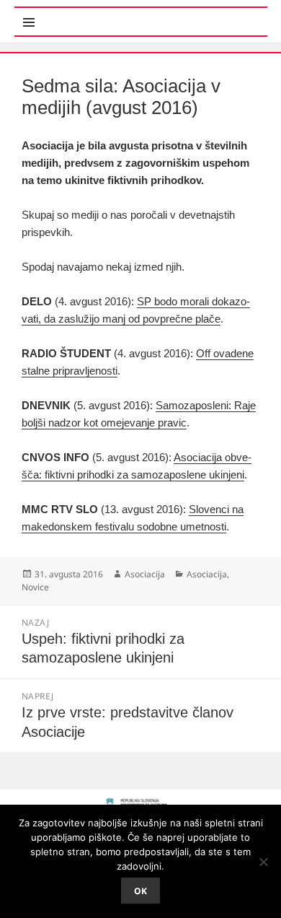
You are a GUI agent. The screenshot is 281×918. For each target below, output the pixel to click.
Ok (140, 891)
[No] (263, 861)
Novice (35, 587)
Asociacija (145, 574)
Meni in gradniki (85, 14)
